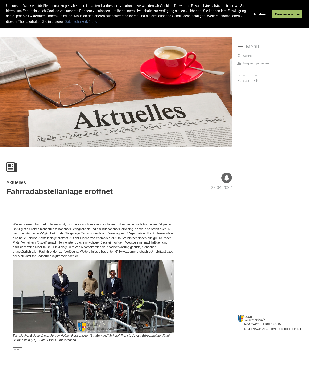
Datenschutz (256, 329)
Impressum (272, 324)
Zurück (17, 349)
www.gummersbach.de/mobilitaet (143, 251)
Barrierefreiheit (286, 329)
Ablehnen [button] (261, 14)
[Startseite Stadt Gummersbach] (272, 318)
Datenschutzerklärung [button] (81, 21)
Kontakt (251, 324)
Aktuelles (16, 182)
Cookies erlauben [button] (287, 14)
